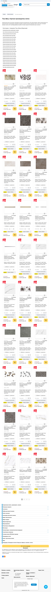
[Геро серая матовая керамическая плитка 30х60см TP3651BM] (10, 332)
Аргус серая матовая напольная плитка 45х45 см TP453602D (25, 131)
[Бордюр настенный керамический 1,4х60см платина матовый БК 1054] (10, 246)
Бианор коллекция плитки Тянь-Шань (9, 65)
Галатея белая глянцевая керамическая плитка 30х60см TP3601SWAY (40, 257)
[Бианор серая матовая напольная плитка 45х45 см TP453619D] (41, 163)
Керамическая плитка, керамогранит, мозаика (11, 30)
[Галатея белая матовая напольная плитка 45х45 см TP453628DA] (10, 288)
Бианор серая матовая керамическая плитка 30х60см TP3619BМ (23, 174)
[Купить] (15, 108)
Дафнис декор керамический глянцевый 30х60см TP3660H (25, 471)
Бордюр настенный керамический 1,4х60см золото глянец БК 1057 (9, 218)
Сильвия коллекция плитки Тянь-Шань (9, 56)
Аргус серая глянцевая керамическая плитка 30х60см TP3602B (8, 131)
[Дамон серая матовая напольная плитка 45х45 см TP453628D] (10, 417)
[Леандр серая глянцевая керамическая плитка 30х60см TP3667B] (10, 77)
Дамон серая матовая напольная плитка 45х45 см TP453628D (9, 428)
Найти (48, 4)
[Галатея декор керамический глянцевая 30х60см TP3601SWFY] (25, 288)
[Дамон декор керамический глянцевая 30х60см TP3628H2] (25, 374)
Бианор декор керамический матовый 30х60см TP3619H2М (41, 131)
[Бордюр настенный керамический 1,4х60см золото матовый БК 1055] (25, 207)
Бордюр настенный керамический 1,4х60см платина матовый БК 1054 (9, 257)
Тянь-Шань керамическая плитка (8, 67)
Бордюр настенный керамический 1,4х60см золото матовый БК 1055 (24, 218)
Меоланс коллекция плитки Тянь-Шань (9, 51)
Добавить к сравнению (9, 98)
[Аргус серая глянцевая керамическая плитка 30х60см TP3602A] (41, 77)
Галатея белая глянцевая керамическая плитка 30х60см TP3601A (24, 257)
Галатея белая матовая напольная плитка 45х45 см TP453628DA (9, 299)
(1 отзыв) (14, 85)
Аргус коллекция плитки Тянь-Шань (9, 35)
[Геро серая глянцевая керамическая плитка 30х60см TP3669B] (41, 288)
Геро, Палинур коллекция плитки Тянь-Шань (10, 31)
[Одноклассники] (4, 556)
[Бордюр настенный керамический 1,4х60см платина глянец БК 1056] (41, 207)
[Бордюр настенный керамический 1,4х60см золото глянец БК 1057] (10, 207)
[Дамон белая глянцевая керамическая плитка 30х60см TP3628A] (41, 332)
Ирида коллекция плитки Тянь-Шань (9, 42)
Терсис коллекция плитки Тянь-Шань (9, 46)
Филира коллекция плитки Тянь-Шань (9, 60)
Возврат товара (30, 578)
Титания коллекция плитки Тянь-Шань (9, 63)
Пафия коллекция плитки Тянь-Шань (9, 53)
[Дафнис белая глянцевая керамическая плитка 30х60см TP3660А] (41, 417)
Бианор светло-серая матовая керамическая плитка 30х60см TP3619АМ (10, 174)
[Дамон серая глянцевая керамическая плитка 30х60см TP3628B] (41, 374)
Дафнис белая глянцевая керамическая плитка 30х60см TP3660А (40, 428)
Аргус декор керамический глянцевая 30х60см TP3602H (25, 87)
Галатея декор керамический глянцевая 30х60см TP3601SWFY (25, 299)
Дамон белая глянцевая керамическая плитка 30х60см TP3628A (40, 343)
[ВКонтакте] (3, 556)
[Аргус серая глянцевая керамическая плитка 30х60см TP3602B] (10, 120)
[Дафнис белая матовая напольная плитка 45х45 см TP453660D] (10, 460)
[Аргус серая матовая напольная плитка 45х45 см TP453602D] (25, 120)
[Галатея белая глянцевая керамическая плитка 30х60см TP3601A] (25, 246)
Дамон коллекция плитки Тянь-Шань (9, 39)
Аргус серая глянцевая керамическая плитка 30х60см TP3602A (39, 88)
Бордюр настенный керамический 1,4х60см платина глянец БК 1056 (40, 218)
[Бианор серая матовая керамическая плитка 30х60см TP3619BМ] (25, 163)
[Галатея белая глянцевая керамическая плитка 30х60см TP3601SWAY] (41, 246)
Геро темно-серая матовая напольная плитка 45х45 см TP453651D (25, 343)
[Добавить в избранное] (13, 84)
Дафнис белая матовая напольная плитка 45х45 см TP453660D (9, 471)
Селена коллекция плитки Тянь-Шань (9, 54)
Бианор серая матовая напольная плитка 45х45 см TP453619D (40, 174)
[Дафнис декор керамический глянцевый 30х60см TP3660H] (25, 460)
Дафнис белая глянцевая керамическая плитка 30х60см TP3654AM (24, 428)
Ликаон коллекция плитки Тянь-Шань (9, 49)
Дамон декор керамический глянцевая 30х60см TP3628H (10, 384)
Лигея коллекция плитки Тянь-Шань (9, 47)
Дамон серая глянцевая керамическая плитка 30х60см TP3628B (40, 385)
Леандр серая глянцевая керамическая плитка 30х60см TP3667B (9, 88)
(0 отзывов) (29, 85)
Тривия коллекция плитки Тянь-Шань (9, 58)
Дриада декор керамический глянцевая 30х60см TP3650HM (41, 471)
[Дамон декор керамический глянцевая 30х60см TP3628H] (10, 374)
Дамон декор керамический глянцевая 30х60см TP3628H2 (25, 385)
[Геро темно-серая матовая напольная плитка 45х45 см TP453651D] (25, 332)
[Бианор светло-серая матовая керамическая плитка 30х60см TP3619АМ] (10, 163)
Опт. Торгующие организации (18, 574)
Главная (4, 14)
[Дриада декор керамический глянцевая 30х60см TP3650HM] (41, 460)
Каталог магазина (10, 14)
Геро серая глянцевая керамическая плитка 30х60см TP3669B (39, 299)
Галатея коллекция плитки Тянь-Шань (9, 37)
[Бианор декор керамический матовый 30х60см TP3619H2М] (41, 120)
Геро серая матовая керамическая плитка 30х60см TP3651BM (8, 343)
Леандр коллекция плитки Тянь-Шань (9, 33)
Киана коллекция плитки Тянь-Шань (9, 40)
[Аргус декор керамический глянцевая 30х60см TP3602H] (25, 77)
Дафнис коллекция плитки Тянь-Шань (9, 61)
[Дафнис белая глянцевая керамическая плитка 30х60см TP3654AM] (25, 417)
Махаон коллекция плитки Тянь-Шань (9, 44)
